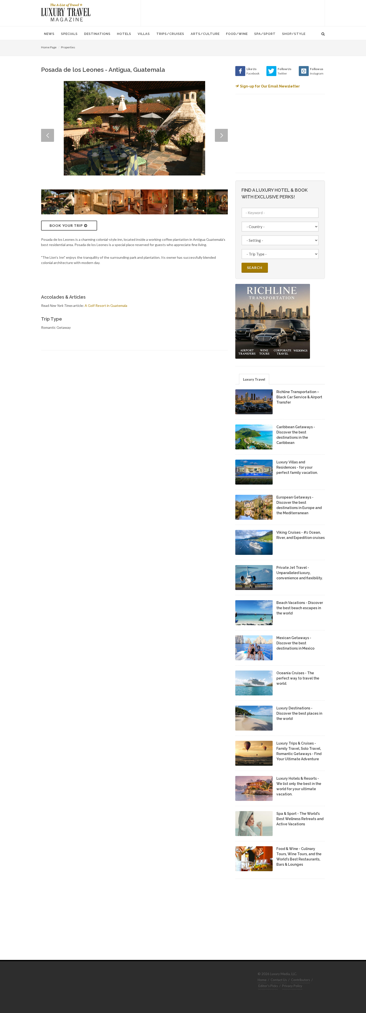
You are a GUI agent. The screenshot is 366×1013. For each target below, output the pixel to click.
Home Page (49, 47)
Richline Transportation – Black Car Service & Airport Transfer (299, 397)
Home (262, 980)
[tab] (254, 379)
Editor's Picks (268, 986)
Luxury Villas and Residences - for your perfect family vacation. (297, 467)
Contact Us (279, 980)
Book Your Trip (66, 225)
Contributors (300, 980)
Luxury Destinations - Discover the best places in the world (299, 713)
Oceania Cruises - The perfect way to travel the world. (297, 678)
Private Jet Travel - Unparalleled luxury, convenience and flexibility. (299, 573)
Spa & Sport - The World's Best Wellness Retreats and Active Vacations (299, 819)
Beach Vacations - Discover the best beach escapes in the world (299, 608)
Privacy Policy (292, 986)
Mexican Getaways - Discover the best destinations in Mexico (295, 643)
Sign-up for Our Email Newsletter (270, 86)
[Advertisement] (232, 12)
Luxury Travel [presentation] (254, 379)
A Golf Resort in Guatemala (106, 305)
